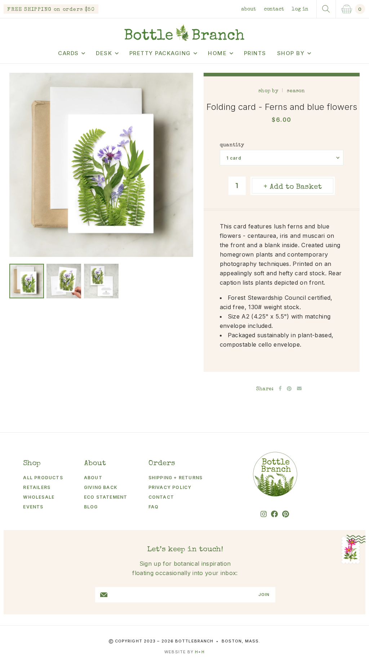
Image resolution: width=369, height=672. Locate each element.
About (248, 9)
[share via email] (299, 388)
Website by (184, 651)
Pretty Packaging (160, 53)
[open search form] (326, 9)
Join (264, 595)
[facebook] (274, 514)
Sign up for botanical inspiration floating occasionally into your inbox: (184, 568)
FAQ (153, 506)
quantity (232, 145)
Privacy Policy (170, 487)
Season (296, 91)
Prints (255, 53)
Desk (104, 53)
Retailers (36, 487)
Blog (91, 506)
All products (43, 477)
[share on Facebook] (280, 388)
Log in (300, 9)
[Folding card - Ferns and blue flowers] (26, 281)
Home (217, 53)
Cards (68, 53)
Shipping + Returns (175, 477)
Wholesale (38, 497)
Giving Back (100, 487)
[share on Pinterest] (289, 388)
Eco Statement (106, 497)
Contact (274, 9)
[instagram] (263, 514)
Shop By (291, 53)
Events (33, 506)
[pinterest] (285, 514)
